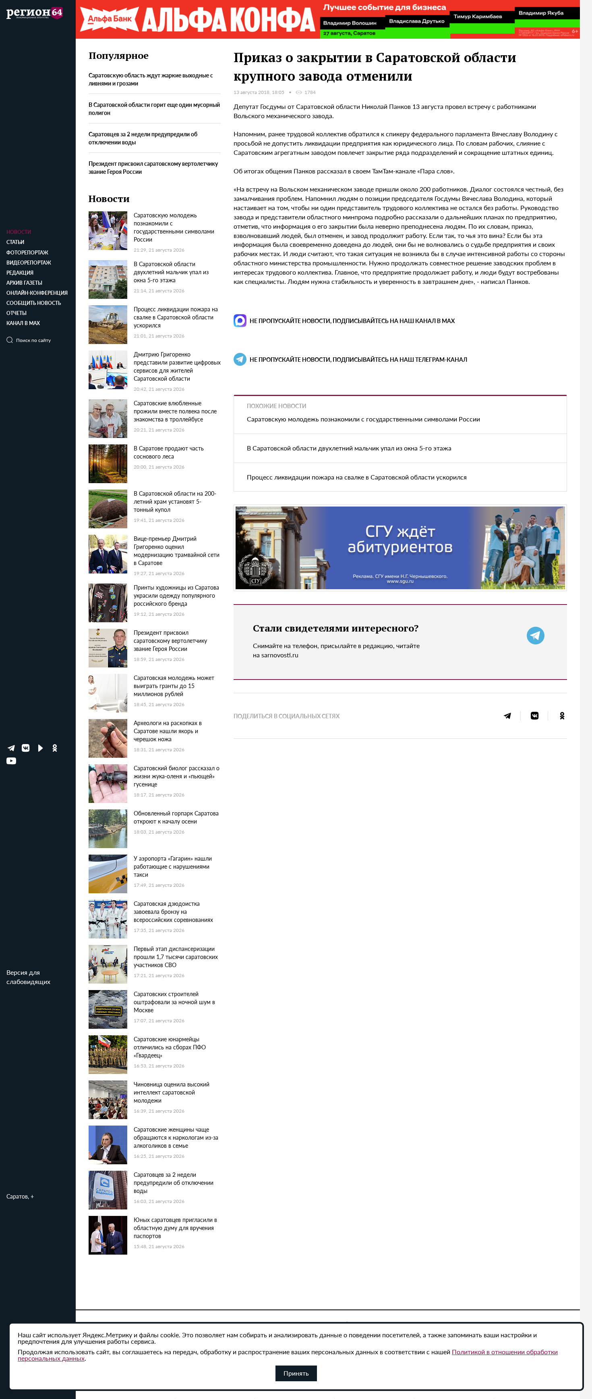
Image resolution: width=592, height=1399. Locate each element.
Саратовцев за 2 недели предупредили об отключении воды (143, 138)
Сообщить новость (33, 303)
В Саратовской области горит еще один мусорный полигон (154, 109)
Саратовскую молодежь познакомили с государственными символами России (363, 418)
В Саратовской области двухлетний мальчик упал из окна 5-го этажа (349, 447)
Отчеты (16, 313)
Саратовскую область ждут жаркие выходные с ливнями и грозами (151, 79)
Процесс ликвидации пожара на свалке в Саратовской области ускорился (357, 477)
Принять (296, 1373)
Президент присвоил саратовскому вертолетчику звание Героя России (153, 167)
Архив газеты (24, 282)
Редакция (19, 272)
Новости (18, 232)
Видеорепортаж (28, 262)
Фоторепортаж (27, 252)
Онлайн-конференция (37, 293)
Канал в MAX (23, 323)
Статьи (15, 242)
